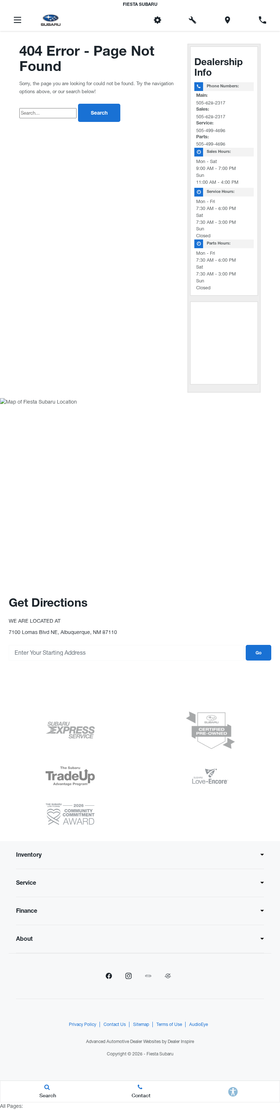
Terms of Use (169, 1024)
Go (258, 653)
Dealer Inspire (181, 1041)
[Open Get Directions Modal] (227, 20)
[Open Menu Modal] (17, 20)
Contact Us (115, 1024)
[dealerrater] (168, 976)
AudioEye (198, 1024)
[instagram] (128, 976)
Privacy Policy (82, 1024)
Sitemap (141, 1024)
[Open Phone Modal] (262, 20)
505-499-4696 (210, 130)
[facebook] (109, 976)
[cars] (148, 976)
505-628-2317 (210, 103)
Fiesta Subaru (160, 1054)
